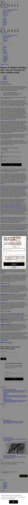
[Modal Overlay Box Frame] (14, 252)
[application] (14, 499)
